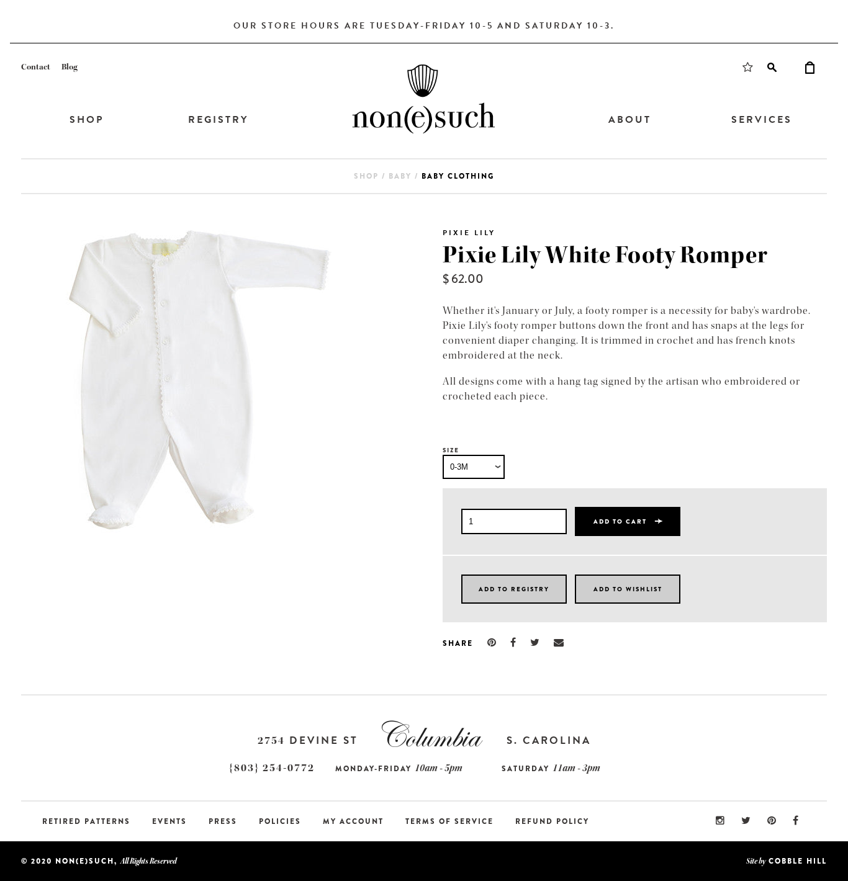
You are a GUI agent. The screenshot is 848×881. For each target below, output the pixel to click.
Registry (218, 119)
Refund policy (552, 821)
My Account (353, 821)
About (629, 119)
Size (451, 450)
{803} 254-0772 (272, 767)
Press (223, 821)
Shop (87, 119)
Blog (69, 67)
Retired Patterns (86, 821)
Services (761, 119)
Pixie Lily (469, 232)
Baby (400, 176)
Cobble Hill (798, 861)
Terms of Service (449, 821)
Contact (35, 67)
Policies (280, 821)
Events (169, 821)
